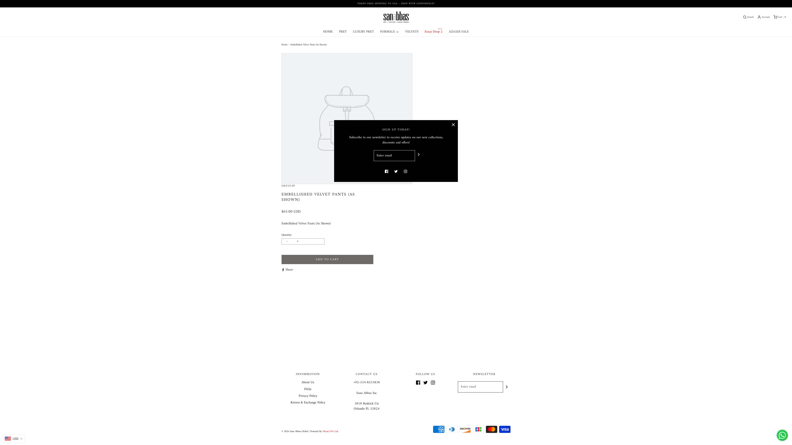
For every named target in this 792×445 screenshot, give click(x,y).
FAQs (307, 389)
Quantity (287, 235)
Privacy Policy (308, 396)
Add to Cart (327, 259)
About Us (308, 382)
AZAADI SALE (459, 32)
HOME (328, 32)
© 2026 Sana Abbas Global (295, 431)
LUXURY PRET (363, 32)
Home (285, 45)
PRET (343, 32)
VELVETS (411, 32)
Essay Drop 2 (434, 32)
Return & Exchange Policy (308, 402)
